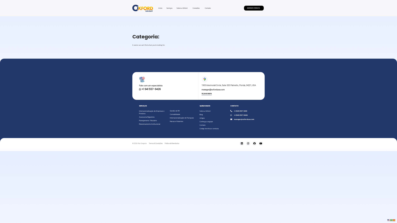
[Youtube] (260, 143)
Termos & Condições (156, 143)
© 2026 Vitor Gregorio (139, 143)
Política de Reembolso (172, 143)
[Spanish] (394, 220)
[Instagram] (248, 143)
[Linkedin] (241, 143)
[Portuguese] (391, 220)
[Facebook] (254, 143)
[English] (388, 220)
